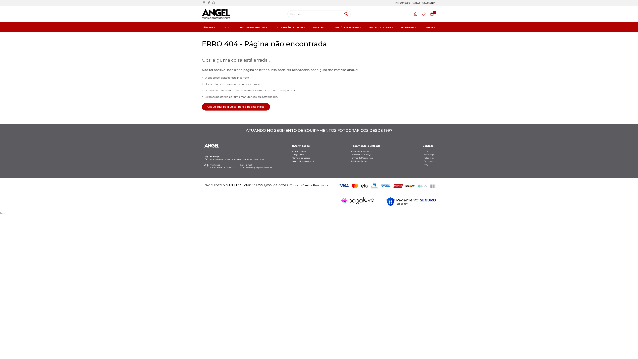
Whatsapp (429, 154)
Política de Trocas (359, 161)
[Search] (346, 14)
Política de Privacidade (361, 151)
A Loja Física (298, 154)
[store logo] (216, 14)
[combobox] (319, 14)
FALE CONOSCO (402, 2)
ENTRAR (416, 2)
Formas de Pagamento (362, 158)
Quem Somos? (299, 151)
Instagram (429, 158)
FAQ (426, 164)
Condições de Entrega (361, 154)
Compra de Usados (301, 158)
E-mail (427, 151)
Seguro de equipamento (303, 161)
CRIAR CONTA (428, 2)
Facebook (428, 161)
